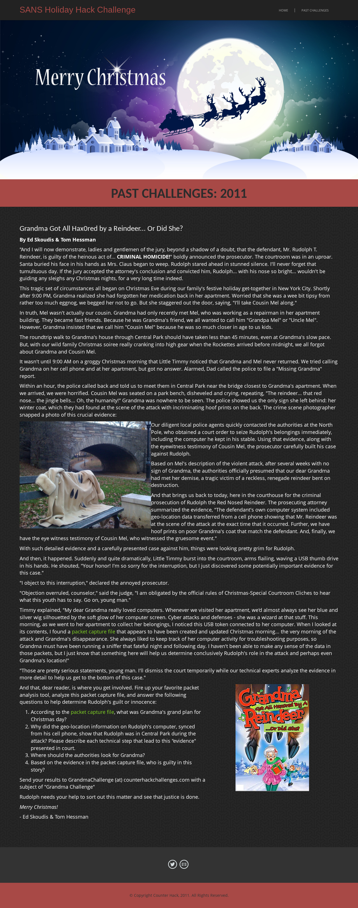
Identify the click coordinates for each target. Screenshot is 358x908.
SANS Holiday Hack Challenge (78, 9)
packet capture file (93, 631)
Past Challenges (315, 10)
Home (283, 10)
